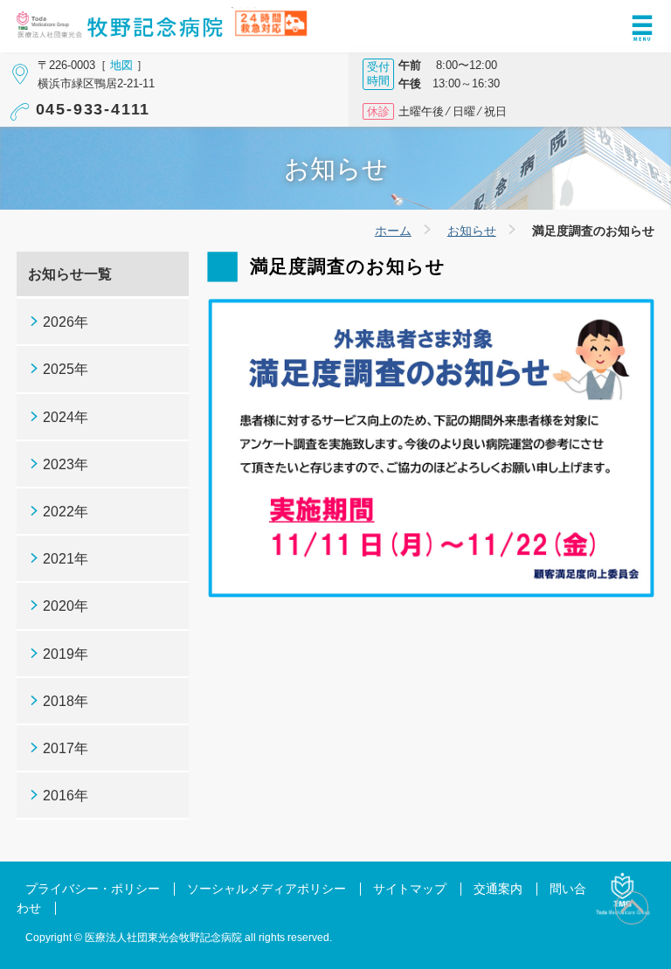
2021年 (65, 558)
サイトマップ (409, 889)
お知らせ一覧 (70, 273)
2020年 (65, 606)
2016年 (65, 795)
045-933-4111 (93, 109)
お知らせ (471, 231)
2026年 (65, 322)
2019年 (65, 654)
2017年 (65, 748)
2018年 (65, 701)
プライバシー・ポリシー (92, 889)
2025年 (65, 369)
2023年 (65, 464)
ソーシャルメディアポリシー (266, 889)
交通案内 (498, 889)
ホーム (393, 231)
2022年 (65, 511)
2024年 (65, 417)
